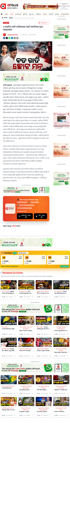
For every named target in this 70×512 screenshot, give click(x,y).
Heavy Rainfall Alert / (8, 386)
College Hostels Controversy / (61, 328)
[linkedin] (12, 38)
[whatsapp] (9, 38)
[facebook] (4, 38)
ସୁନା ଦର (31, 14)
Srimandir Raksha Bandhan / (26, 387)
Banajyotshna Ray (13, 35)
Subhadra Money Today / (61, 349)
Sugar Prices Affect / (43, 291)
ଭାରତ (6, 14)
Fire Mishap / (58, 291)
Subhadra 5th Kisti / (8, 408)
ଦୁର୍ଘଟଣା (25, 14)
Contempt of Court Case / (61, 409)
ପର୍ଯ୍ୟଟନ (38, 14)
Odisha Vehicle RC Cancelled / (61, 387)
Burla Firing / (23, 291)
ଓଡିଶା (14, 226)
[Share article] (15, 297)
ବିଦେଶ (45, 14)
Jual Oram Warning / (25, 349)
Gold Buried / (6, 349)
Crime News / (6, 291)
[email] (15, 38)
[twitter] (7, 38)
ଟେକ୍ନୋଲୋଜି (65, 14)
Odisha (11, 18)
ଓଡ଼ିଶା (11, 14)
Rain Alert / (5, 327)
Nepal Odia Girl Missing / (26, 409)
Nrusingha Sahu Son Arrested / (26, 328)
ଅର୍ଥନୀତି (51, 14)
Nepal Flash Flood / (42, 349)
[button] (12, 260)
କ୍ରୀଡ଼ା (57, 14)
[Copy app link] (17, 38)
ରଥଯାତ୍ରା (18, 14)
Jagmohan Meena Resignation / (43, 409)
